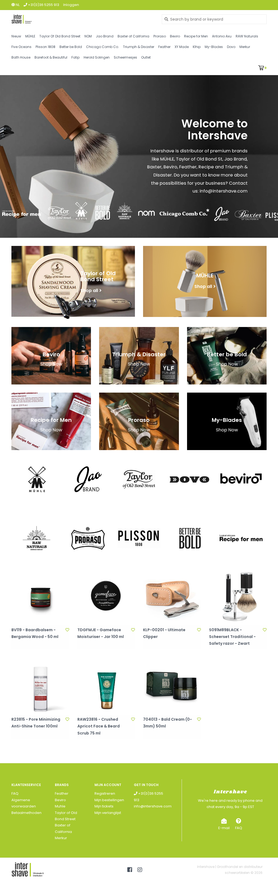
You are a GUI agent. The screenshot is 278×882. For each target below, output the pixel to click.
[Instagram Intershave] (139, 870)
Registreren (104, 793)
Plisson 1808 (45, 46)
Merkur (244, 46)
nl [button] (17, 4)
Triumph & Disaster (138, 46)
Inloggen (71, 4)
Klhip (197, 46)
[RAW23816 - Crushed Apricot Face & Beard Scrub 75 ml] (106, 686)
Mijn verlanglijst (107, 812)
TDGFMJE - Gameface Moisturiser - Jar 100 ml (100, 633)
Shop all (89, 290)
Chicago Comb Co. (102, 46)
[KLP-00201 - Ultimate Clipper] (172, 596)
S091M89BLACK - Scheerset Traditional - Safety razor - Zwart (232, 636)
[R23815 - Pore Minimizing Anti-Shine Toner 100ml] (40, 686)
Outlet (146, 57)
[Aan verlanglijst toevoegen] (67, 630)
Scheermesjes (125, 57)
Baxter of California (133, 36)
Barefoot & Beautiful (50, 57)
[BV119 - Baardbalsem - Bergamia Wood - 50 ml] (40, 596)
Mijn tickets (103, 806)
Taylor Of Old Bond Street (59, 36)
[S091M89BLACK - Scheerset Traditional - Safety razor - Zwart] (238, 596)
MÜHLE (30, 36)
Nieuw (16, 36)
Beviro (175, 36)
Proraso (159, 36)
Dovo (231, 46)
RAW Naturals (247, 36)
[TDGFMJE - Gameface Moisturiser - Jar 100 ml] (106, 596)
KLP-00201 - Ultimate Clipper (164, 633)
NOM (88, 36)
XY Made (182, 46)
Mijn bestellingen (109, 800)
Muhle (60, 806)
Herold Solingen (97, 57)
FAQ (14, 793)
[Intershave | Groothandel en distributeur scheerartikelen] (82, 19)
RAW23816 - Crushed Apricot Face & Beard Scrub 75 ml (98, 726)
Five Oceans (21, 46)
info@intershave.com (153, 806)
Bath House (20, 57)
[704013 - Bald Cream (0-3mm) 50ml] (172, 686)
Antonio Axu (222, 36)
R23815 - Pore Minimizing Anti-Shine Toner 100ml (35, 723)
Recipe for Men (196, 36)
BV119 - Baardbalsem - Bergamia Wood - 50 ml (34, 633)
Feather (164, 46)
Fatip (75, 57)
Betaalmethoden (26, 812)
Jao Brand (104, 36)
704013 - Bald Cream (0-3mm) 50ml (167, 723)
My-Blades (214, 46)
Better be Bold (70, 46)
